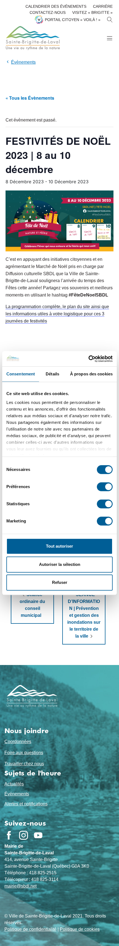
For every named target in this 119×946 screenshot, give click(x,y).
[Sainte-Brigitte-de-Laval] (32, 38)
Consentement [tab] (20, 374)
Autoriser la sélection (59, 564)
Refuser (59, 582)
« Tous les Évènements (30, 98)
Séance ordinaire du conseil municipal (32, 605)
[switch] (105, 486)
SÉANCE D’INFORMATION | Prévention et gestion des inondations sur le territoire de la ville (83, 615)
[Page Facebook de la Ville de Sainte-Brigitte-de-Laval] (8, 835)
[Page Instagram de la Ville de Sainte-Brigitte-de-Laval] (23, 835)
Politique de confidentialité (30, 929)
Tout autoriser (59, 546)
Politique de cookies (80, 929)
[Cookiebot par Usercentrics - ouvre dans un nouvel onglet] (88, 358)
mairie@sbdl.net (20, 886)
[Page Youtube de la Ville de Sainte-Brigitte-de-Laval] (38, 835)
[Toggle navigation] (109, 38)
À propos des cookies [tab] (91, 374)
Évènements (23, 62)
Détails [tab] (52, 374)
